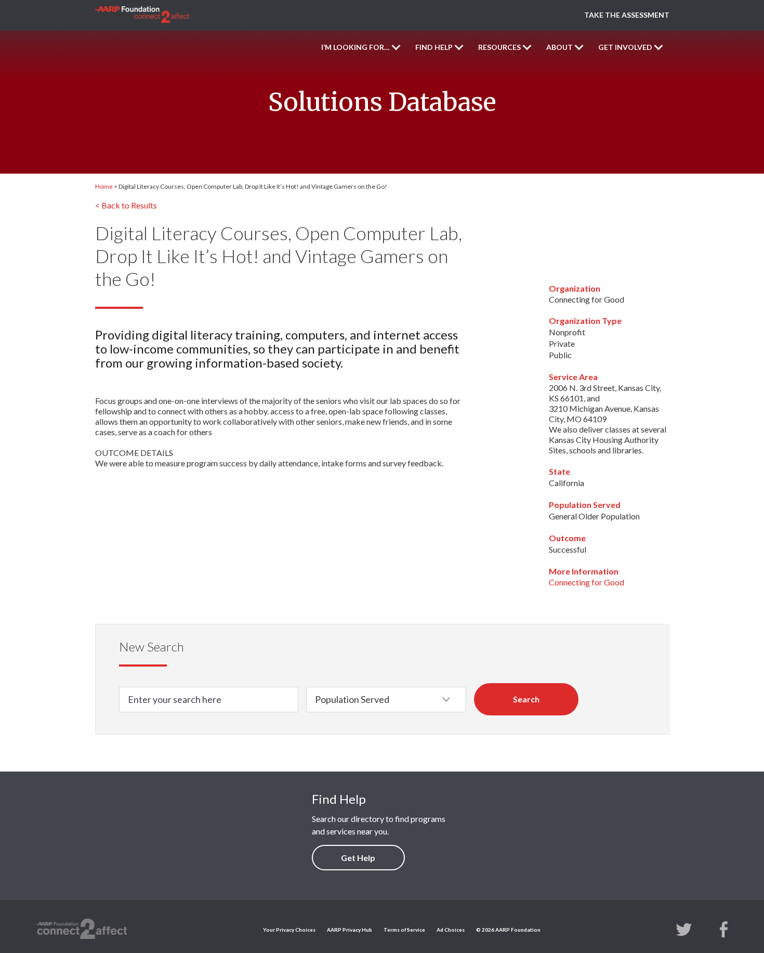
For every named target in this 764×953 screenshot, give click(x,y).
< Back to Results (126, 205)
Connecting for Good (586, 582)
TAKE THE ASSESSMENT (626, 14)
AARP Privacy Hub (349, 929)
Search (526, 699)
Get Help (358, 858)
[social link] (684, 928)
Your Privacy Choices (289, 929)
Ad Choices (451, 929)
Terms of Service (404, 929)
